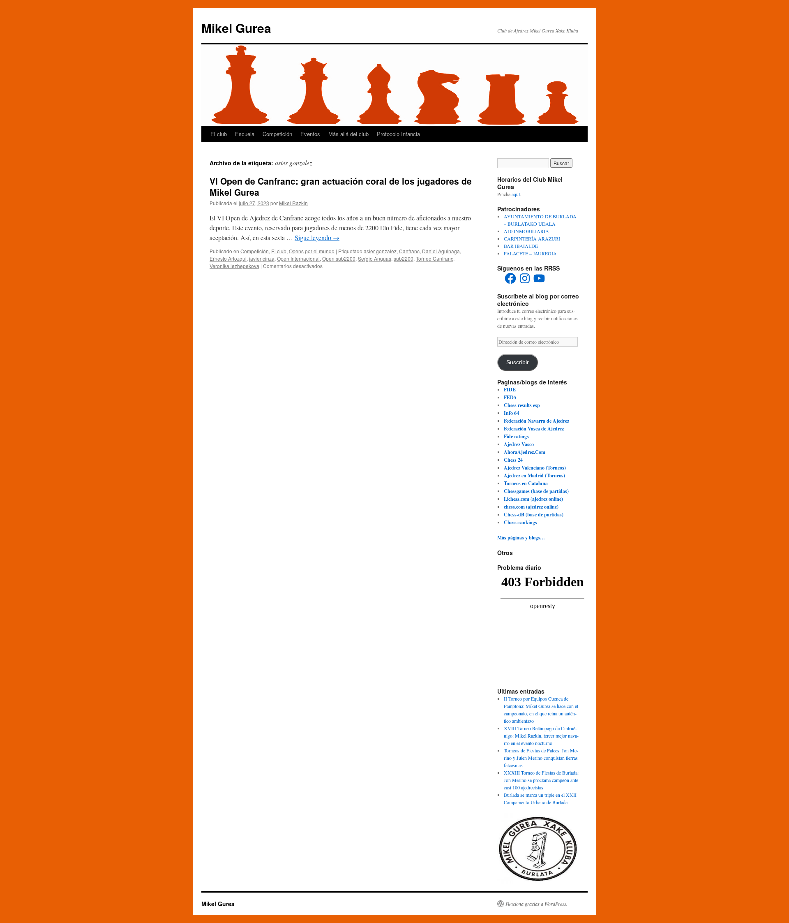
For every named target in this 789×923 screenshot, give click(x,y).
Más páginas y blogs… (521, 537)
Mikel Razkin (293, 202)
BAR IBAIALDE (521, 246)
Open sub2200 (338, 258)
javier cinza (262, 258)
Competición (277, 134)
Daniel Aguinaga (441, 251)
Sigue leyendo (317, 237)
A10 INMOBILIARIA (526, 231)
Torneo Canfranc (434, 258)
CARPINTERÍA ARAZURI (532, 238)
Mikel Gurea (236, 28)
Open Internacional (298, 258)
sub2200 (403, 258)
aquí (516, 194)
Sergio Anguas (374, 258)
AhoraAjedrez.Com (524, 452)
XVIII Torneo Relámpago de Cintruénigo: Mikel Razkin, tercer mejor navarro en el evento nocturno (541, 735)
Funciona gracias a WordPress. (536, 903)
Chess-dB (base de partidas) (533, 514)
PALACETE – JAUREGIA (530, 253)
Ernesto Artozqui (228, 258)
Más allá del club (348, 134)
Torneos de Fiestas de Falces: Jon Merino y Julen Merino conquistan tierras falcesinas (541, 757)
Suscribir (517, 362)
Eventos (310, 134)
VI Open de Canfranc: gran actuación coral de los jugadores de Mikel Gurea (341, 186)
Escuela (244, 134)
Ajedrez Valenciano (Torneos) (535, 467)
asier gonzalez (380, 251)
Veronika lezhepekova (234, 265)
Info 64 (511, 412)
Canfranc (409, 251)
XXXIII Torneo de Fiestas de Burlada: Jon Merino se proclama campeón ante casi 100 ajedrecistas (541, 780)
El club (218, 134)
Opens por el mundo (312, 251)
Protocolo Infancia (398, 134)
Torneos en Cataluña (526, 483)
